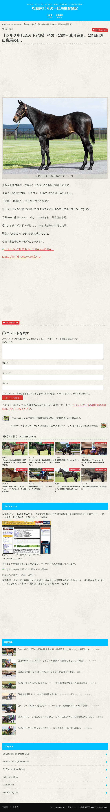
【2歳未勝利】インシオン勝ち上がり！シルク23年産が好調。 (51, 672)
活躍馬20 (59, 16)
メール (6, 373)
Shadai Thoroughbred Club (16, 761)
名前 (5, 363)
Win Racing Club (11, 792)
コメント (7, 342)
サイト (5, 383)
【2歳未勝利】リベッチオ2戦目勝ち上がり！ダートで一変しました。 (54, 694)
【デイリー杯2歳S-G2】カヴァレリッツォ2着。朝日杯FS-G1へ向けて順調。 (58, 705)
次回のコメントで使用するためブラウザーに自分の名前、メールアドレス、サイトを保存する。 (47, 393)
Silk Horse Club (11, 323)
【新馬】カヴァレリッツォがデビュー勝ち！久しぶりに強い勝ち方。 (54, 728)
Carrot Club (8, 784)
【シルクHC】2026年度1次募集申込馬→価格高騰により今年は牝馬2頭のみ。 (58, 649)
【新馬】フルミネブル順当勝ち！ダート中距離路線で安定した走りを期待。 (57, 683)
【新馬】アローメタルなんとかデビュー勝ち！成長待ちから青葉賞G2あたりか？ (60, 717)
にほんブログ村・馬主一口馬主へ (20, 256)
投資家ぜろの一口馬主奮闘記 (55, 8)
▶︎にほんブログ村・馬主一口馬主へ (19, 575)
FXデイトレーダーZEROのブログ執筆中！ (22, 555)
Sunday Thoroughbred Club (16, 754)
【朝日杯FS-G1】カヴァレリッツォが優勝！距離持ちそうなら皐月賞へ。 (56, 660)
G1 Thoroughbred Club (14, 769)
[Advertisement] (55, 75)
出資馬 (49, 16)
